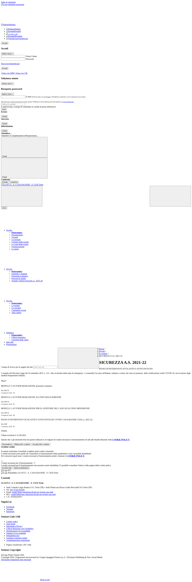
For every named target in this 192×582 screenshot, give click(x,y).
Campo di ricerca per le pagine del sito (17, 367)
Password (30, 59)
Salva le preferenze (21, 468)
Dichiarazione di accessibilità (18, 531)
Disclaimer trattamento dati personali (16, 560)
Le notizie (103, 353)
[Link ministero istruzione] (12, 4)
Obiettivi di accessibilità (16, 533)
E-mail (28, 97)
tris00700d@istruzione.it (32, 492)
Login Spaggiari (68, 102)
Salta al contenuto (8, 2)
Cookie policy (12, 521)
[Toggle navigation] (21, 196)
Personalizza (7, 444)
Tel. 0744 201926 (17, 490)
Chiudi (4, 116)
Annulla (5, 182)
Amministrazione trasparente (18, 540)
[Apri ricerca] (170, 196)
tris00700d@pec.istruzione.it (33, 494)
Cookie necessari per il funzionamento (17, 463)
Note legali (10, 524)
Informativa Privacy (14, 526)
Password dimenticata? (10, 64)
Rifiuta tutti (22, 444)
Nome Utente (31, 56)
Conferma (14, 182)
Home (101, 349)
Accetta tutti (41, 444)
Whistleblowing (12, 536)
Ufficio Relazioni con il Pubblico (19, 528)
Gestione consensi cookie (16, 538)
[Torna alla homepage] (96, 184)
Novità (102, 351)
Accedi (4, 43)
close (4, 208)
